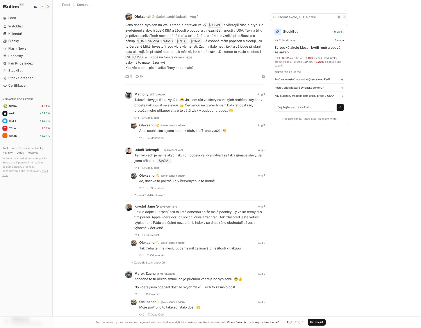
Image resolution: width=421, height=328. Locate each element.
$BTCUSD (135, 57)
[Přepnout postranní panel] (52, 164)
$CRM (195, 41)
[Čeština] (35, 6)
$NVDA (153, 41)
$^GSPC (215, 25)
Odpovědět (152, 117)
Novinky (7, 152)
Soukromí (8, 148)
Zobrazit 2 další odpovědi (149, 262)
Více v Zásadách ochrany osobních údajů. (253, 322)
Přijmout (316, 322)
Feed (66, 5)
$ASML (164, 161)
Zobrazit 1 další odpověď (149, 195)
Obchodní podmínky (30, 148)
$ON (140, 41)
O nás (20, 152)
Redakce (32, 152)
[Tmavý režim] (45, 6)
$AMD (168, 41)
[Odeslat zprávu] (340, 107)
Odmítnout (295, 322)
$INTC (182, 41)
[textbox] (305, 107)
